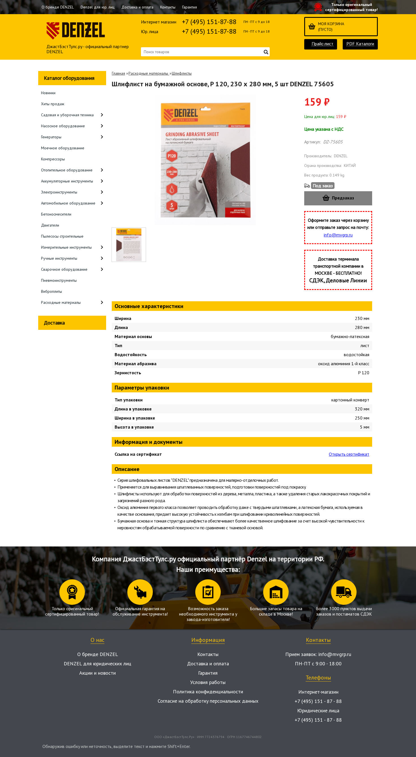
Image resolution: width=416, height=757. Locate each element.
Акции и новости (97, 673)
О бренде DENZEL (58, 7)
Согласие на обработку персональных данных (208, 701)
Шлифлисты (182, 73)
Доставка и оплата (137, 7)
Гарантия (189, 7)
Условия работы (208, 682)
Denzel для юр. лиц (98, 7)
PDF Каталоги (360, 43)
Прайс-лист (322, 43)
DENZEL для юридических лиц (97, 663)
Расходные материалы (148, 73)
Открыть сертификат (349, 454)
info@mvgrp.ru (338, 235)
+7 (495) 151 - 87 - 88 (318, 701)
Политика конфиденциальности (208, 691)
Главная (118, 73)
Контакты (167, 7)
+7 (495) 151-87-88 (209, 21)
